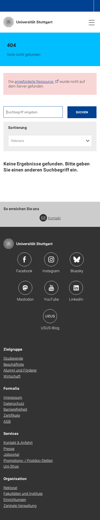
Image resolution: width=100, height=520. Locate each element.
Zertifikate (11, 415)
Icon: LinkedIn (76, 288)
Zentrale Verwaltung (20, 505)
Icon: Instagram (51, 259)
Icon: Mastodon (25, 288)
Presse (8, 448)
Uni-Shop (11, 466)
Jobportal (11, 454)
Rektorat (10, 487)
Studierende (13, 358)
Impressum (12, 397)
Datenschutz (13, 403)
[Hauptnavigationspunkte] (92, 22)
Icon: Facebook (24, 259)
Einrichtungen (14, 499)
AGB (7, 421)
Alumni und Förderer (20, 370)
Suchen (82, 112)
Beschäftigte (13, 364)
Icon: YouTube (51, 288)
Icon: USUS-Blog (50, 316)
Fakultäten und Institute (23, 493)
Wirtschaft (11, 376)
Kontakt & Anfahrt (18, 442)
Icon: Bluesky (77, 259)
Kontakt (54, 217)
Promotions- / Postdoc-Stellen (28, 460)
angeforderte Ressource (34, 81)
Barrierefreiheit (15, 409)
